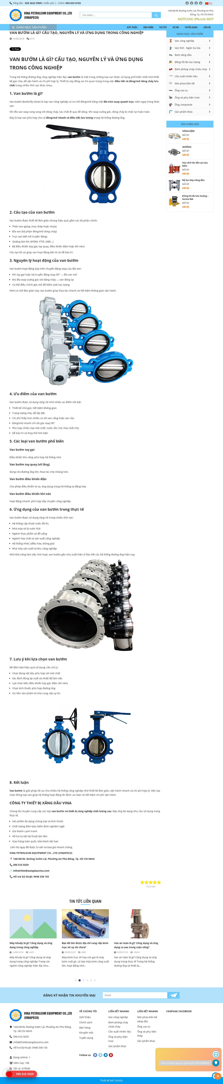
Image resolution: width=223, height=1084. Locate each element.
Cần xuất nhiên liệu (186, 76)
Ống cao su (181, 90)
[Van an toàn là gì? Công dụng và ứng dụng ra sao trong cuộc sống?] (85, 923)
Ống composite (183, 104)
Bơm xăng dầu (183, 55)
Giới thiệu (132, 27)
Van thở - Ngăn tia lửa (187, 48)
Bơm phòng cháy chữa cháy (191, 69)
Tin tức (163, 27)
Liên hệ (207, 27)
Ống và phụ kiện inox (187, 97)
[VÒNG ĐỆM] (174, 136)
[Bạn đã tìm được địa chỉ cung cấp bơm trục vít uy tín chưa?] (33, 923)
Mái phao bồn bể (185, 83)
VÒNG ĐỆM (188, 131)
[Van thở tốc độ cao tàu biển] (174, 168)
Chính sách (85, 1022)
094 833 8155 (73, 3)
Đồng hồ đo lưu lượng (187, 62)
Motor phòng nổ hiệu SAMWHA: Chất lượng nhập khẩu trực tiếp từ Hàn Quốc (136, 947)
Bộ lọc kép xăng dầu (193, 180)
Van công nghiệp (184, 40)
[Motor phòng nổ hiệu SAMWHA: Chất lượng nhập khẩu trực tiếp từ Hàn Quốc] (137, 923)
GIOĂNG (186, 146)
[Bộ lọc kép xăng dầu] (174, 185)
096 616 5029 (203, 19)
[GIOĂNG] (174, 152)
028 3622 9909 (33, 3)
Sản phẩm (148, 27)
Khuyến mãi (86, 1032)
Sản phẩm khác (184, 111)
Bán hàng (84, 1027)
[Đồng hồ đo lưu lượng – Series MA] (174, 201)
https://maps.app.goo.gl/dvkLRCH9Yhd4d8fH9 (185, 1063)
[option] (33, 940)
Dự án (176, 27)
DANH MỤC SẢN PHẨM (31, 27)
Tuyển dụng (191, 27)
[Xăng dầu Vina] (16, 15)
